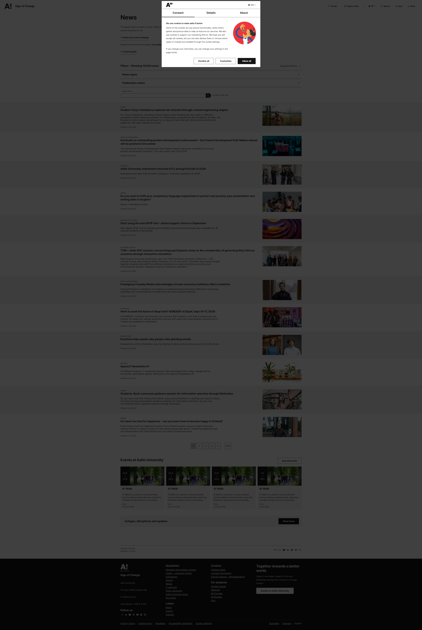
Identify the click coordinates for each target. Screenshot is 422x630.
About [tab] (244, 12)
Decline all (203, 61)
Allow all (246, 61)
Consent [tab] (178, 12)
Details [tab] (211, 12)
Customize (225, 61)
